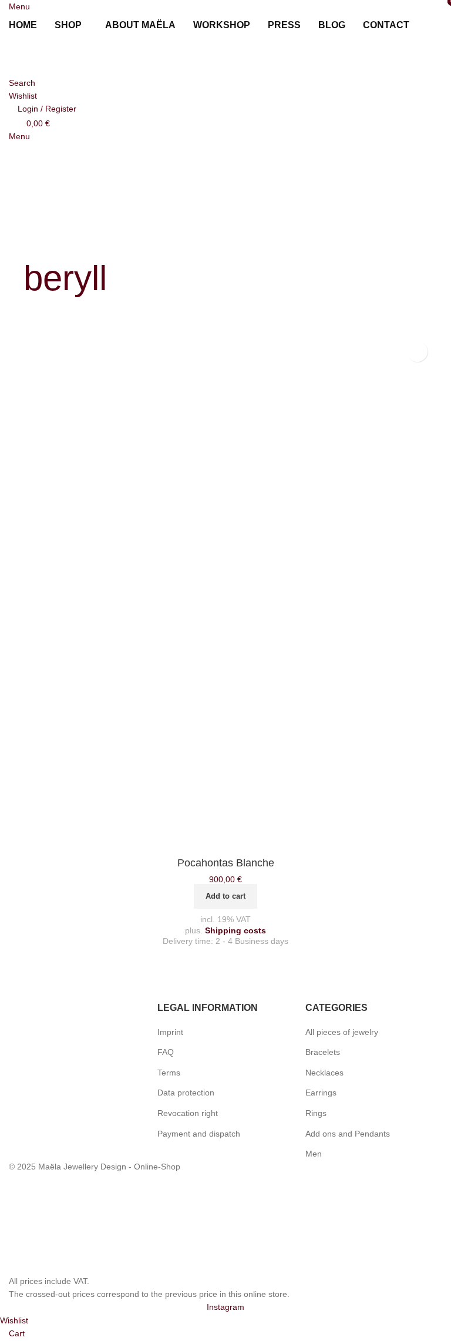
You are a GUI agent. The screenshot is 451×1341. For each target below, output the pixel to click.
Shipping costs (235, 930)
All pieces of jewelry (341, 1032)
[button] (225, 896)
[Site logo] (73, 56)
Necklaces (324, 1072)
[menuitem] (432, 25)
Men (313, 1153)
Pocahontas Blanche (225, 863)
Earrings (320, 1092)
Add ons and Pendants (347, 1133)
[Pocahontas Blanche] (225, 593)
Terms (168, 1072)
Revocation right (187, 1113)
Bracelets (322, 1052)
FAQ (165, 1052)
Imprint (170, 1032)
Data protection (185, 1092)
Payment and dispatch (198, 1133)
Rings (316, 1113)
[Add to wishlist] (417, 351)
